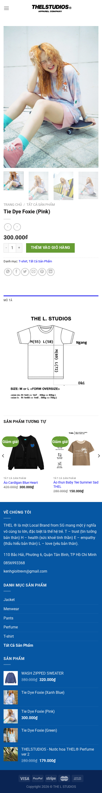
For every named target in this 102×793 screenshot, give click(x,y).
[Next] (90, 97)
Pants (8, 618)
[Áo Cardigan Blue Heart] (26, 451)
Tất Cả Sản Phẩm (41, 204)
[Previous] (11, 97)
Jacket (9, 599)
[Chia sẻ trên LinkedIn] (51, 272)
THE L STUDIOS (64, 787)
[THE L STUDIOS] (51, 8)
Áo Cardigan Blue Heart (21, 482)
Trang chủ (13, 204)
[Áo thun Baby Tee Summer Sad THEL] (75, 451)
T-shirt (23, 261)
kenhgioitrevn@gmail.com (25, 571)
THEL (8, 525)
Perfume (11, 627)
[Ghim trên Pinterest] (42, 272)
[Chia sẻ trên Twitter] (25, 272)
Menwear (11, 609)
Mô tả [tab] (8, 300)
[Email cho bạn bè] (33, 272)
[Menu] (6, 8)
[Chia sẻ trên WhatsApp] (8, 272)
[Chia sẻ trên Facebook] (16, 272)
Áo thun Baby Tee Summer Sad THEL (75, 484)
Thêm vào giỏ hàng (50, 248)
